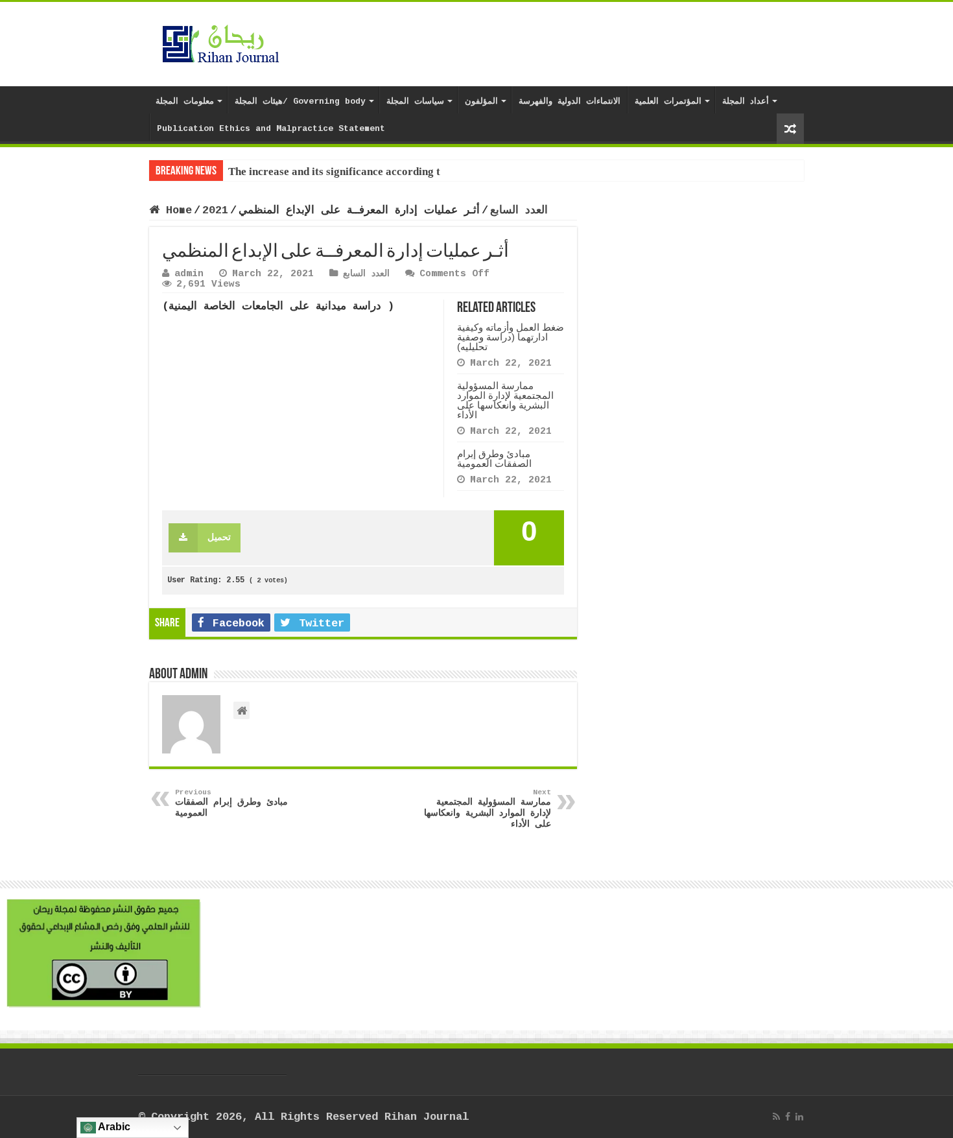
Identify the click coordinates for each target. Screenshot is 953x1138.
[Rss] (776, 1116)
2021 (215, 210)
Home (175, 210)
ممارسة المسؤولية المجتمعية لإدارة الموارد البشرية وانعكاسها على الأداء (505, 400)
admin (189, 273)
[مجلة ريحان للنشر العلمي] (220, 41)
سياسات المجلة (415, 101)
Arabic (113, 1126)
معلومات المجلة (185, 101)
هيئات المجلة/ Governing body (300, 101)
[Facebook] (788, 1116)
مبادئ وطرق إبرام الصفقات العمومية (494, 458)
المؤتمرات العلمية (668, 101)
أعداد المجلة (745, 101)
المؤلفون (481, 101)
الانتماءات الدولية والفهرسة (569, 101)
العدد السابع (519, 210)
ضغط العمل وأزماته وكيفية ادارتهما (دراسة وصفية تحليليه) (510, 337)
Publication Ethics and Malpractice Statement (271, 129)
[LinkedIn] (799, 1116)
